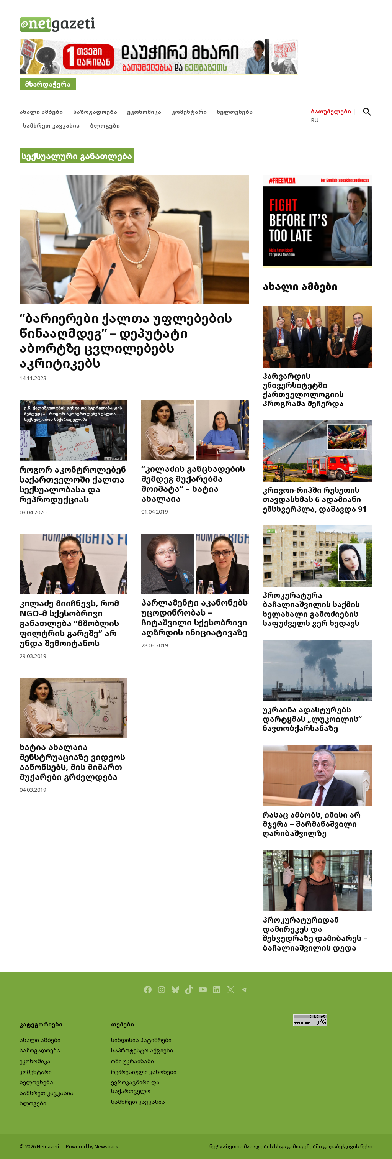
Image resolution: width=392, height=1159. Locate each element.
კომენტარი (189, 111)
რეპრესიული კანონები (143, 1071)
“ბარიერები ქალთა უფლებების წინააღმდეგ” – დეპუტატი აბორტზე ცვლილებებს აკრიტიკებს (126, 340)
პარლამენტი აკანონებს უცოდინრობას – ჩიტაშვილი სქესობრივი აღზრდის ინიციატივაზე (194, 617)
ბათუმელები (331, 111)
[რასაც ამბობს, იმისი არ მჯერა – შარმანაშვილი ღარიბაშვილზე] (317, 776)
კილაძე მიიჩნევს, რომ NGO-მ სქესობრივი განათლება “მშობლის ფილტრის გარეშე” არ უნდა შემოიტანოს (69, 623)
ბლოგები (105, 125)
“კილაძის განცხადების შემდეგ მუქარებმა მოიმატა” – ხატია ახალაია (193, 483)
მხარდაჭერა (47, 84)
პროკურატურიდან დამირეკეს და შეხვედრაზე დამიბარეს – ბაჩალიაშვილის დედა (315, 933)
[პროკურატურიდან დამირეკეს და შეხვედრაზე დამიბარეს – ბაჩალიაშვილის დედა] (317, 881)
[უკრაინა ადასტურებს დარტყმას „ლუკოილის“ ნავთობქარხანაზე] (317, 671)
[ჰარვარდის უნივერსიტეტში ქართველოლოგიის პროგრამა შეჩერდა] (317, 337)
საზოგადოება (95, 111)
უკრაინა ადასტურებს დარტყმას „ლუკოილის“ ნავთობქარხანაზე (312, 718)
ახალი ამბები (41, 111)
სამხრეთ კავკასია (51, 125)
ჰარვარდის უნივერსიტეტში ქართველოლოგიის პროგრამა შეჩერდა (303, 389)
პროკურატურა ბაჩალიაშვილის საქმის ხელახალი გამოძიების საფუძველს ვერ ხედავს (311, 608)
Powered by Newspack (92, 1146)
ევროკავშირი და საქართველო (135, 1087)
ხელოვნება (235, 111)
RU (314, 120)
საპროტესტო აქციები (142, 1050)
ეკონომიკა (144, 111)
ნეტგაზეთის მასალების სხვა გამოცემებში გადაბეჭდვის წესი (290, 1146)
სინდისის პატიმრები (141, 1040)
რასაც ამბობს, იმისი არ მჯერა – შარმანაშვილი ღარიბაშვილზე (312, 823)
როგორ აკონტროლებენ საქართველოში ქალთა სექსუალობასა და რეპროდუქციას (73, 484)
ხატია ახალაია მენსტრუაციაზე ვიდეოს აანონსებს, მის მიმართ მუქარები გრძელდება (72, 761)
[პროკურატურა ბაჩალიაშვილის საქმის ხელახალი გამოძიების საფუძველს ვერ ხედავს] (317, 556)
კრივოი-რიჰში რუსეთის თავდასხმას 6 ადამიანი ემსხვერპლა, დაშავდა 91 (315, 499)
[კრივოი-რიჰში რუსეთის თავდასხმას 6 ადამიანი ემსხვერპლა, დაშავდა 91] (317, 451)
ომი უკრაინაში (132, 1061)
